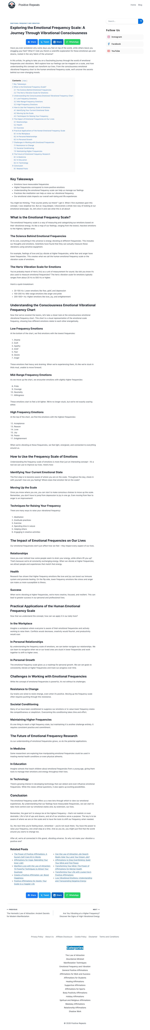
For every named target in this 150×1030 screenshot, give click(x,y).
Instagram (117, 36)
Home (133, 5)
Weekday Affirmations (75, 1004)
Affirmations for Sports (75, 989)
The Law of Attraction (75, 955)
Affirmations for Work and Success (75, 974)
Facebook (116, 44)
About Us (49, 937)
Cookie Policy (80, 937)
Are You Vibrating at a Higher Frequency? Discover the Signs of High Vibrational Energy (79, 913)
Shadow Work (75, 1011)
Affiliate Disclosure (64, 937)
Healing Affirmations (75, 981)
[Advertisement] (124, 71)
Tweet (46, 42)
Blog (140, 5)
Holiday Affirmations (75, 996)
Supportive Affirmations (75, 985)
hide (24, 81)
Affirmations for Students (75, 978)
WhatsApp (74, 42)
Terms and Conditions (109, 937)
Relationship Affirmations (75, 1008)
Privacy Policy (37, 937)
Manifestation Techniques (75, 963)
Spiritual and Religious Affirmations (75, 1000)
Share (33, 42)
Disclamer (93, 937)
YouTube (116, 51)
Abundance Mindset (75, 959)
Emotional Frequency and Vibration (25, 23)
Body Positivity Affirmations (75, 993)
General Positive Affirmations (75, 970)
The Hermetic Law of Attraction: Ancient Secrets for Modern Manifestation (28, 913)
